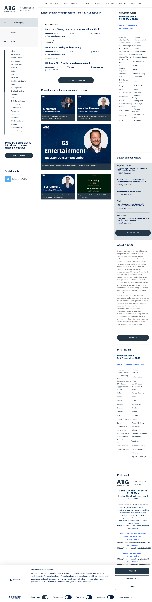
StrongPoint (138, 101)
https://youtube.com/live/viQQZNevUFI (133, 543)
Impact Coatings (17, 131)
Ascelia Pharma (17, 58)
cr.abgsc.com (124, 518)
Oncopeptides (138, 61)
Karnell (138, 46)
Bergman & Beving (124, 381)
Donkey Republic (17, 91)
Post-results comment (56, 36)
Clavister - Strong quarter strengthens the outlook (72, 29)
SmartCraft (138, 92)
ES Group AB (16, 104)
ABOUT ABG (136, 4)
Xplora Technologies (139, 457)
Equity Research (51, 4)
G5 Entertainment (17, 121)
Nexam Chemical (138, 393)
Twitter (24, 179)
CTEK (121, 65)
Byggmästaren (16, 64)
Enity (121, 86)
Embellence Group (18, 101)
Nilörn (134, 397)
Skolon (136, 89)
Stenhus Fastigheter (139, 433)
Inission (138, 37)
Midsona (138, 54)
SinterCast (138, 86)
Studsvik (135, 441)
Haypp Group (124, 110)
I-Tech (134, 381)
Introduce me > (19, 155)
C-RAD (120, 390)
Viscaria (135, 453)
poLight (135, 415)
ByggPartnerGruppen (127, 54)
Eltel (12, 98)
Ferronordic (15, 114)
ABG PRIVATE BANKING (116, 4)
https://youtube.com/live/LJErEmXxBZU (134, 548)
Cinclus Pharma (125, 57)
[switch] (68, 597)
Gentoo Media (16, 128)
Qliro (135, 81)
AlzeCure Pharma (125, 40)
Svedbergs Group (138, 446)
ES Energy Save (125, 92)
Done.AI (120, 408)
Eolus (121, 89)
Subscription (70, 4)
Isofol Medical (140, 40)
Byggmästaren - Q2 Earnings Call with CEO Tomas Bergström (131, 169)
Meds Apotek (137, 387)
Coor (13, 84)
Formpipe (14, 118)
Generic (14, 124)
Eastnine (14, 94)
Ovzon (134, 412)
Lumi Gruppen (140, 51)
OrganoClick (136, 404)
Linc (137, 49)
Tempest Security (138, 449)
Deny (132, 586)
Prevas (135, 70)
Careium (14, 68)
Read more (133, 338)
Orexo (135, 65)
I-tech (137, 43)
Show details (123, 597)
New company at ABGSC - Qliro (128, 192)
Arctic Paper (15, 54)
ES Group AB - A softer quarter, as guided (67, 63)
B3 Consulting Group (127, 46)
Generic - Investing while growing (63, 47)
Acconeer (122, 37)
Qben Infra (138, 77)
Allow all (132, 571)
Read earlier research (76, 80)
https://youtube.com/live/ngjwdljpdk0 (133, 559)
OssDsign (135, 408)
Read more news (133, 233)
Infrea (13, 134)
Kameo (98, 4)
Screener (86, 4)
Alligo (13, 51)
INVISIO (135, 373)
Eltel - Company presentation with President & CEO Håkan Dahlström (130, 205)
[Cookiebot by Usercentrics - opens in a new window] (15, 597)
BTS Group (15, 61)
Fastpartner (15, 111)
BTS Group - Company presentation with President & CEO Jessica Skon (132, 219)
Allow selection (132, 579)
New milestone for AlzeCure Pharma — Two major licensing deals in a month (131, 181)
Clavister (14, 78)
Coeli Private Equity (18, 81)
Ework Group (16, 108)
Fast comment (52, 70)
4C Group (137, 120)
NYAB (134, 400)
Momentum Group (140, 57)
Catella (13, 71)
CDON (119, 400)
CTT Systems (16, 88)
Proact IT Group (139, 74)
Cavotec (14, 74)
